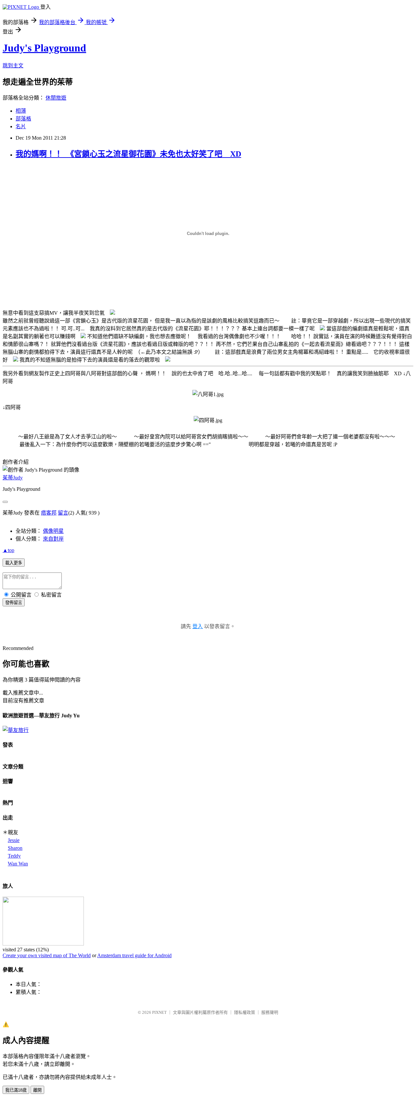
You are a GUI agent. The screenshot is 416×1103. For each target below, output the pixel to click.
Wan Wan (18, 863)
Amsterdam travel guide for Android (134, 955)
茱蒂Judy (13, 477)
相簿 (21, 111)
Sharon (15, 848)
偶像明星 (53, 531)
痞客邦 (49, 513)
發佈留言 (13, 602)
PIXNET (159, 1012)
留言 (63, 513)
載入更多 (13, 562)
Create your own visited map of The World (47, 955)
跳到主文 (13, 65)
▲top (8, 550)
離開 (37, 1090)
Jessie (14, 840)
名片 (21, 126)
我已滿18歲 (16, 1090)
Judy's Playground (44, 48)
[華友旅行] (16, 730)
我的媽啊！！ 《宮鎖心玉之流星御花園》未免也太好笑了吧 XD (128, 154)
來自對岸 (53, 539)
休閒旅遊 (56, 98)
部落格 (23, 118)
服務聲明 (269, 1012)
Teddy (14, 856)
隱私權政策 (244, 1012)
